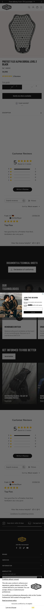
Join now (33, 312)
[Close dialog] (42, 294)
